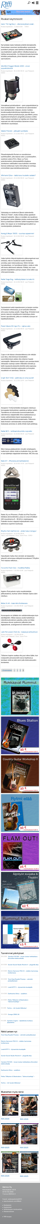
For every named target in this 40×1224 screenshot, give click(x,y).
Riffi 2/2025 (5, 1176)
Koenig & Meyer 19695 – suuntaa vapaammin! (17, 233)
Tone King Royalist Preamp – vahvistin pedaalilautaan (18, 1035)
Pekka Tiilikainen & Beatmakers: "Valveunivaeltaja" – (18, 1000)
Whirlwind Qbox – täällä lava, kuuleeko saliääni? (18, 175)
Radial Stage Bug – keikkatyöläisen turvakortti (17, 279)
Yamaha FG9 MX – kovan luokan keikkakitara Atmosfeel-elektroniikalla (22, 957)
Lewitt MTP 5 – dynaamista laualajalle (20, 987)
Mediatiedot (7, 1205)
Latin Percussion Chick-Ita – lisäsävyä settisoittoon (19, 632)
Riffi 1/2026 (24, 1119)
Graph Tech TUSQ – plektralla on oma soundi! (17, 378)
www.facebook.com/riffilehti (12, 1201)
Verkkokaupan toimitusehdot (13, 1209)
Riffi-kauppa (7, 1216)
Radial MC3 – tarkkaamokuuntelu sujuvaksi (16, 431)
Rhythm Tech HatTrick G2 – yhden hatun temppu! (18, 531)
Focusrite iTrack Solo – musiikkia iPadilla (15, 568)
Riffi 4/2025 (5, 1147)
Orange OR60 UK (13, 1014)
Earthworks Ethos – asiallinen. (17, 993)
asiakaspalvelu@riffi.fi (15, 1199)
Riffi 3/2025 (24, 1147)
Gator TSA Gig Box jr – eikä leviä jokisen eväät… (18, 24)
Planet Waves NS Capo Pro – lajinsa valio (15, 326)
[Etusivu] (6, 5)
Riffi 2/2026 (5, 1119)
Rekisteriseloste (9, 1211)
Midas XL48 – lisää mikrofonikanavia (14, 603)
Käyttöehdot (7, 1207)
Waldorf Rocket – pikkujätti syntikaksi (14, 131)
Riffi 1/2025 (24, 1176)
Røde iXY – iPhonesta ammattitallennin (15, 461)
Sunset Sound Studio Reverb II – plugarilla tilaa (23, 964)
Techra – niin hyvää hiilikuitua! (17, 1008)
